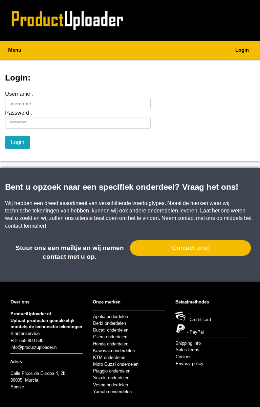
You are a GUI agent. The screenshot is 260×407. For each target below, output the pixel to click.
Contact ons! (190, 247)
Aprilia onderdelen (110, 316)
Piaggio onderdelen (111, 371)
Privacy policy (189, 363)
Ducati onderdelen (110, 330)
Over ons (19, 301)
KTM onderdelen (109, 357)
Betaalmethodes (192, 301)
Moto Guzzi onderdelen (115, 364)
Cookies (184, 356)
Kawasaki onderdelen (114, 350)
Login (242, 50)
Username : (19, 94)
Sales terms (187, 349)
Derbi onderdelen (109, 323)
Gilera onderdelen (110, 336)
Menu (14, 50)
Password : (18, 113)
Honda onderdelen (110, 343)
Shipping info (188, 343)
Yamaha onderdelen (112, 391)
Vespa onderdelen (110, 384)
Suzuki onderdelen (111, 377)
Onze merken (107, 301)
